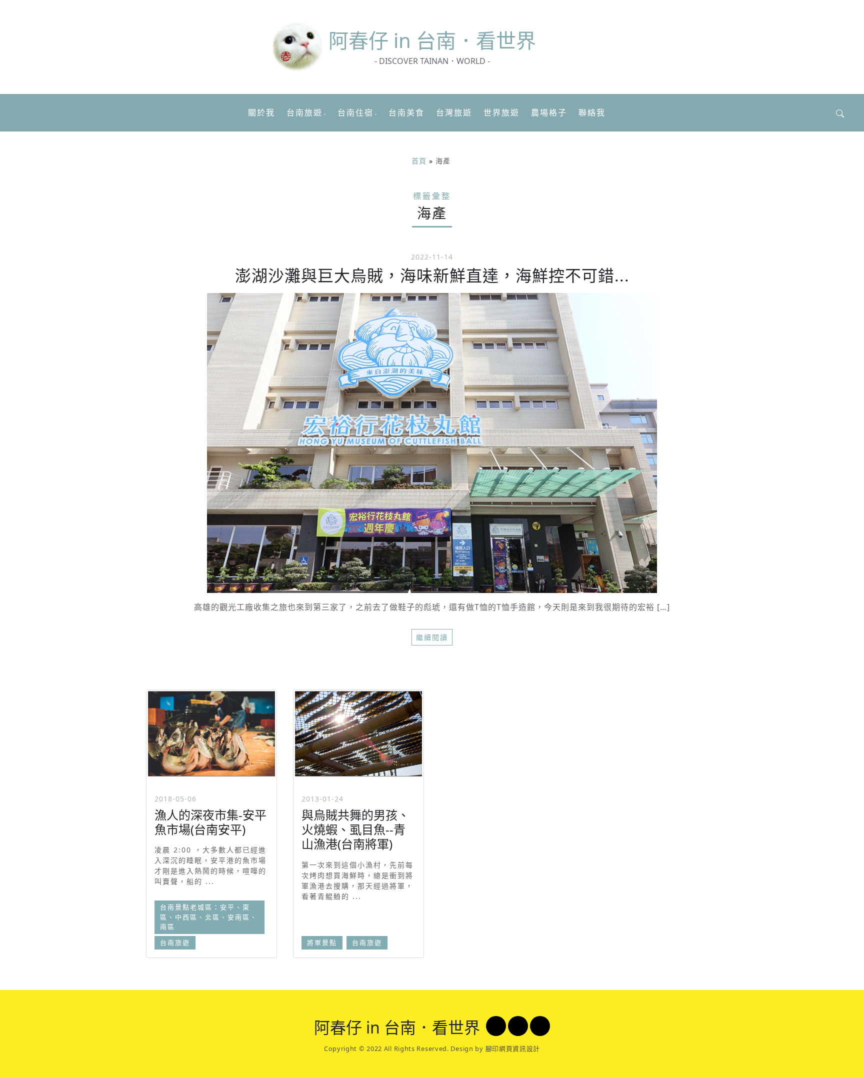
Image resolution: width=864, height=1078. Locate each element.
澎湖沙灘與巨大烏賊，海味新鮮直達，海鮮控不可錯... (432, 275)
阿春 (432, 40)
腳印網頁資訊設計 (513, 1048)
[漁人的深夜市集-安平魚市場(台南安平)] (211, 733)
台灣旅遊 (454, 112)
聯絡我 (592, 112)
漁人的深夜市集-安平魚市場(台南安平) (210, 822)
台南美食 (406, 112)
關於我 (261, 112)
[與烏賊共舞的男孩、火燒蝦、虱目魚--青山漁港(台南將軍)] (359, 734)
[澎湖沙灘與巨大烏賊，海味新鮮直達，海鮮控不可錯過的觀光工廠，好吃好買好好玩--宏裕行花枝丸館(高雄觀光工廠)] (432, 443)
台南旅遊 (304, 112)
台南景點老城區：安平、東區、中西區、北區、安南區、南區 (209, 916)
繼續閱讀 (432, 637)
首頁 (419, 161)
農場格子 (549, 112)
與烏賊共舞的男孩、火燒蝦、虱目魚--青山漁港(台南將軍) (356, 829)
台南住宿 (356, 112)
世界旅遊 (502, 112)
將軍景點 (322, 942)
